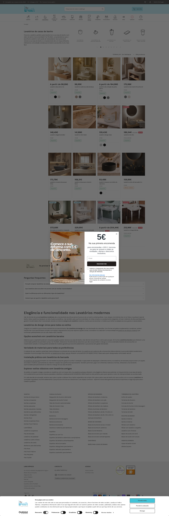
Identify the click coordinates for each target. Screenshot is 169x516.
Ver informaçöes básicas (97, 275)
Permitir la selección (142, 505)
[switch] (63, 512)
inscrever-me (102, 264)
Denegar (142, 511)
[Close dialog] (116, 233)
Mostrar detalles (106, 512)
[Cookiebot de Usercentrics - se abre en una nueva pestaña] (23, 512)
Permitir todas (142, 500)
